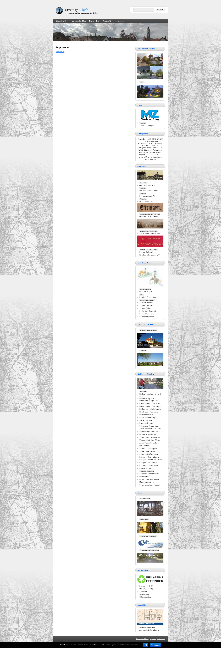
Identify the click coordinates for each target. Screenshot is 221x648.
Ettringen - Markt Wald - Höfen (150, 460)
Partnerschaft (143, 153)
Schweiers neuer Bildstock (149, 474)
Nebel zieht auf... (145, 476)
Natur (140, 150)
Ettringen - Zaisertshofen (148, 465)
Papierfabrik (158, 150)
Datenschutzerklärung (142, 639)
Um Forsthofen (144, 446)
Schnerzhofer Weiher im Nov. (150, 437)
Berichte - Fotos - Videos (148, 297)
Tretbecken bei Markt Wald (149, 432)
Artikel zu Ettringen (146, 126)
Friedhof (144, 146)
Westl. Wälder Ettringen (148, 418)
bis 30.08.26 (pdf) (145, 292)
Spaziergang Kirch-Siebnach (149, 485)
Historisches (94, 21)
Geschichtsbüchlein (153, 146)
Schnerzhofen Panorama (148, 454)
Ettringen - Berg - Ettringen (149, 457)
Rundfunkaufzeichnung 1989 (149, 255)
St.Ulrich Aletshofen (146, 317)
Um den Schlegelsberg (147, 434)
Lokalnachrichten (79, 21)
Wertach (148, 159)
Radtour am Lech (145, 468)
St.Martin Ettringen (146, 303)
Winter (153, 159)
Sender (158, 153)
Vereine (148, 157)
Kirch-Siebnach (152, 148)
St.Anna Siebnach (146, 308)
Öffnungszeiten (145, 597)
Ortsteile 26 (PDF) (146, 589)
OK (146, 645)
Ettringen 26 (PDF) (146, 586)
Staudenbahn (151, 155)
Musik (161, 148)
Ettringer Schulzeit (146, 252)
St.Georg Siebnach (146, 305)
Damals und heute (150, 141)
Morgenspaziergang (146, 482)
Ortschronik (147, 150)
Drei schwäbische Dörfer (148, 191)
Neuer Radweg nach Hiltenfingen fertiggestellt (148, 400)
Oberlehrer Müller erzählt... (149, 217)
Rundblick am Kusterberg (148, 412)
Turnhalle (160, 155)
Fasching (158, 144)
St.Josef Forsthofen (146, 314)
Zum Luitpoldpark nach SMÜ (150, 429)
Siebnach (141, 155)
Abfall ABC (143, 592)
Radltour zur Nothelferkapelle (150, 409)
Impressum (120, 21)
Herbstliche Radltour (146, 415)
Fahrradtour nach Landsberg (149, 403)
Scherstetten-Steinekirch (148, 426)
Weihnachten (157, 157)
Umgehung (141, 157)
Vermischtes (107, 21)
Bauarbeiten (143, 139)
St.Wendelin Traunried (147, 311)
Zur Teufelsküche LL (146, 420)
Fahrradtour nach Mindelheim (150, 406)
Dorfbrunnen (143, 144)
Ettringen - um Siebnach (148, 463)
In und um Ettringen (146, 423)
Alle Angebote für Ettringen (149, 630)
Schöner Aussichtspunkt (148, 449)
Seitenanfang (161, 639)
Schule (152, 152)
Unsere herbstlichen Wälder (149, 440)
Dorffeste (152, 144)
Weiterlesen (155, 645)
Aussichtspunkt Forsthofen (149, 443)
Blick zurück (156, 139)
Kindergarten (142, 148)
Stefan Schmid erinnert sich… (150, 234)
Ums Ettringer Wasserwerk (149, 479)
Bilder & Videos (62, 21)
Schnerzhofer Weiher (147, 451)
